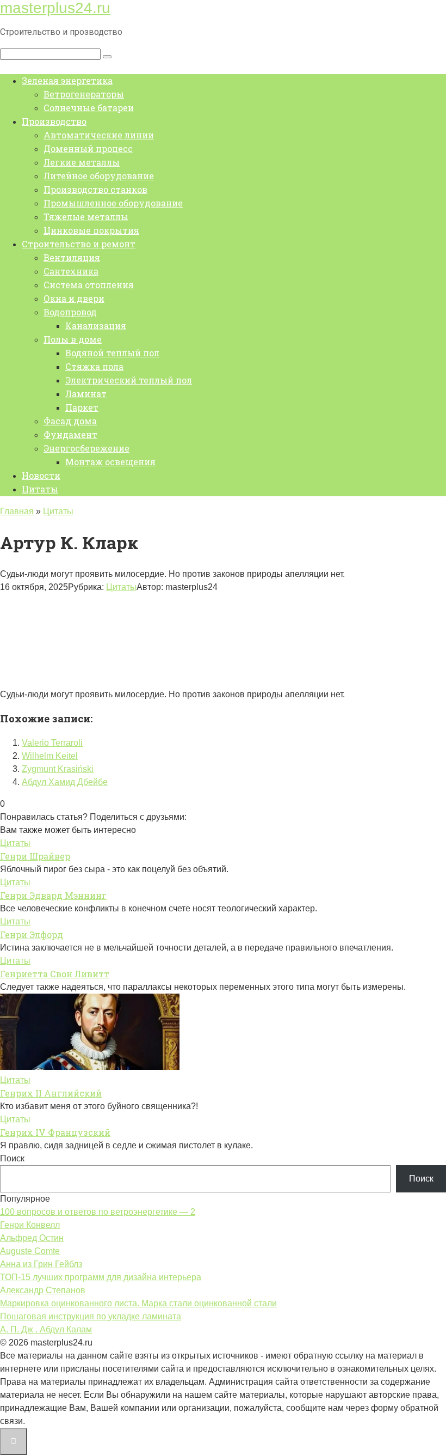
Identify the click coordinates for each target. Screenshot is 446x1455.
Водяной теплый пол (112, 352)
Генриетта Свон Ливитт (54, 973)
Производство (54, 121)
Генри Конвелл (30, 1224)
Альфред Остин (32, 1238)
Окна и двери (74, 298)
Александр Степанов (42, 1290)
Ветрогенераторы (84, 94)
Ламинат (86, 393)
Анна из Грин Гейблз (41, 1264)
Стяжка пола (94, 366)
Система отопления (89, 284)
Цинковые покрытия (91, 230)
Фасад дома (70, 421)
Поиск (12, 1158)
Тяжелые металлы (86, 216)
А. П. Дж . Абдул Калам (46, 1329)
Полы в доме (73, 339)
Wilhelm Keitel (50, 755)
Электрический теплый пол (128, 380)
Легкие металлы (82, 162)
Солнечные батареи (89, 107)
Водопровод (70, 312)
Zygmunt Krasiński (58, 769)
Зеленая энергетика (67, 80)
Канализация (95, 325)
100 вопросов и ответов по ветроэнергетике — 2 (97, 1211)
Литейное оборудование (99, 175)
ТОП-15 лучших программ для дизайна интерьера (100, 1277)
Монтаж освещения (110, 461)
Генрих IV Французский (55, 1132)
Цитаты (40, 489)
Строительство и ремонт (78, 243)
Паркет (81, 407)
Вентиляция (72, 257)
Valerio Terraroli (52, 742)
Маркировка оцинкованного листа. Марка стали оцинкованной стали (138, 1303)
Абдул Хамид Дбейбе (65, 782)
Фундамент (70, 434)
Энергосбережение (86, 448)
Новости (41, 475)
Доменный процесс (88, 148)
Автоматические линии (99, 135)
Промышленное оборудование (113, 203)
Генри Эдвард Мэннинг (53, 895)
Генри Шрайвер (35, 856)
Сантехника (71, 271)
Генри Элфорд (31, 934)
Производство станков (95, 189)
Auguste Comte (30, 1251)
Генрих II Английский (51, 1093)
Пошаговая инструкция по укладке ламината (90, 1316)
